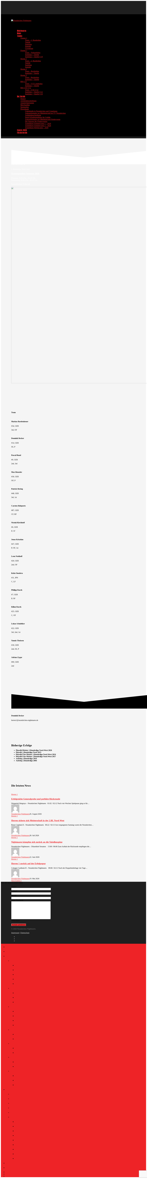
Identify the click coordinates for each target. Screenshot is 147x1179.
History (23, 99)
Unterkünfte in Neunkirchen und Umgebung (41, 111)
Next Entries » (16, 881)
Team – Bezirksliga (32, 71)
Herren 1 (23, 59)
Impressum (15, 933)
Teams (19, 35)
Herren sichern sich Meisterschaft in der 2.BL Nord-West (37, 820)
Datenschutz (24, 933)
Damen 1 (23, 38)
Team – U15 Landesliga (33, 84)
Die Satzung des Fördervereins (36, 121)
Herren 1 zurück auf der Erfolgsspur (28, 863)
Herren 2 (23, 69)
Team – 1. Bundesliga (33, 40)
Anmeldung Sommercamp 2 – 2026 (38, 126)
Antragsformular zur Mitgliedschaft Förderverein (42, 119)
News (11, 950)
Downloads (24, 109)
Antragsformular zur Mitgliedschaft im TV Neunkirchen (45, 113)
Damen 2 (23, 51)
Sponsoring (24, 107)
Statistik (28, 46)
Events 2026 (17, 1162)
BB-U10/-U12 (25, 88)
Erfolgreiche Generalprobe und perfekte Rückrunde (35, 799)
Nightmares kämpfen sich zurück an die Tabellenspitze (36, 842)
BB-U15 (23, 82)
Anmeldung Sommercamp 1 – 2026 (38, 124)
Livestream (29, 48)
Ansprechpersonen (27, 103)
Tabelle (27, 42)
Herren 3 (23, 75)
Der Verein (15, 1088)
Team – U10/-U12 (31, 90)
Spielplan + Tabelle (32, 55)
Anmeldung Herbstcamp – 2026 (36, 128)
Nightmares (16, 946)
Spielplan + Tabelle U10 (34, 94)
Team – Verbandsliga (32, 53)
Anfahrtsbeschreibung (28, 101)
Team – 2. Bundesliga (33, 61)
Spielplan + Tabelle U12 (34, 92)
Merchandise (25, 105)
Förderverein (17, 1166)
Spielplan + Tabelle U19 (34, 57)
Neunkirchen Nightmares (20, 814)
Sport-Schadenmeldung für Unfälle (37, 117)
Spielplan (28, 44)
